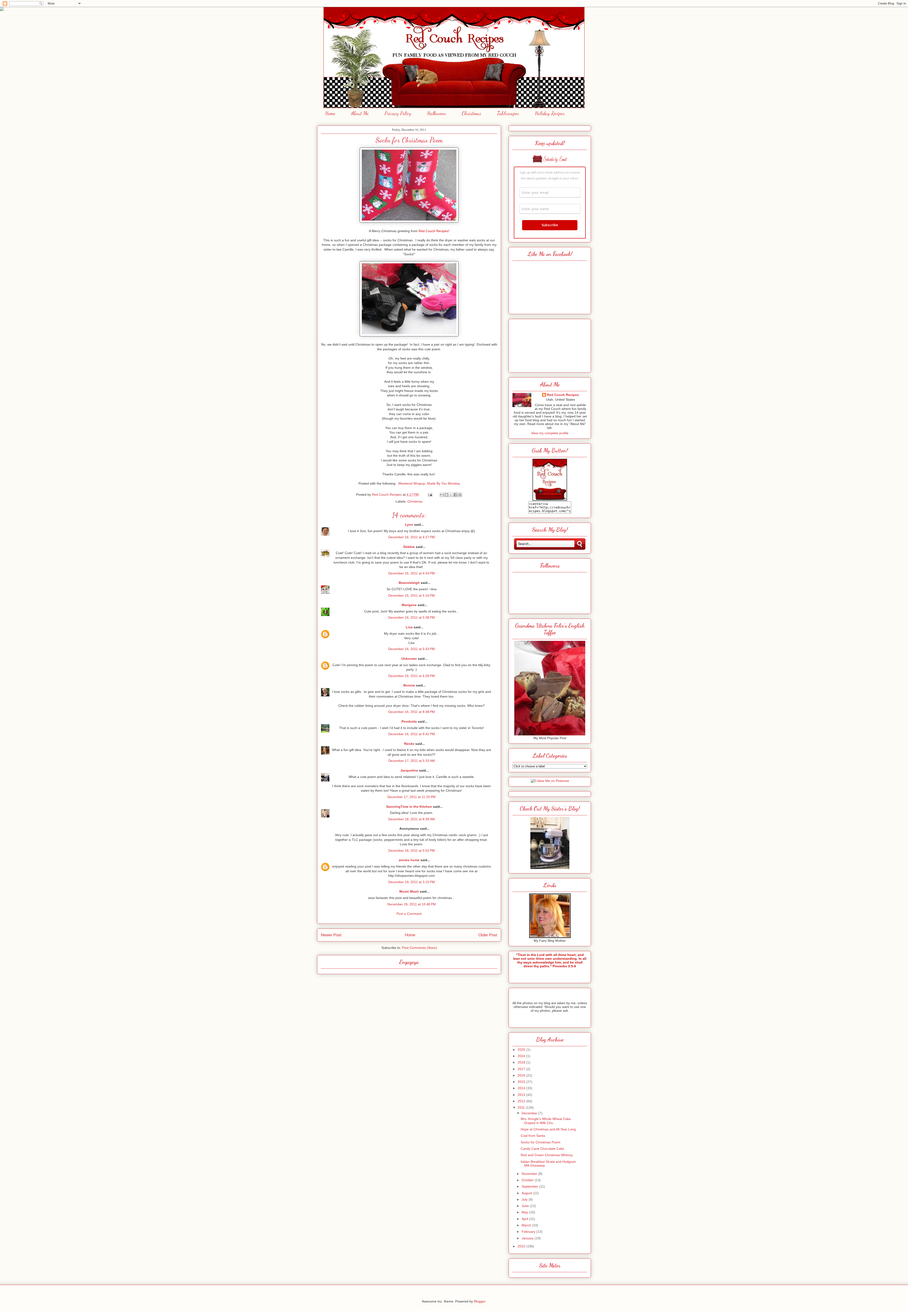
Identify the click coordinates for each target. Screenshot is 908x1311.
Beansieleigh (409, 583)
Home (330, 113)
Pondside (409, 721)
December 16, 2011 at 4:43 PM (411, 573)
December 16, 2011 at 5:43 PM (411, 649)
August (527, 1193)
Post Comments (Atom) (419, 948)
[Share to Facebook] (455, 494)
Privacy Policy (397, 113)
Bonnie (409, 685)
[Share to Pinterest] (460, 494)
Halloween (436, 113)
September (530, 1186)
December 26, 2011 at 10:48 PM (411, 904)
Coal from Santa (533, 1135)
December (530, 1113)
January (528, 1238)
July (525, 1199)
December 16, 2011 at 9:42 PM (411, 734)
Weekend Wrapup (411, 483)
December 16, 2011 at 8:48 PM (411, 712)
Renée (409, 744)
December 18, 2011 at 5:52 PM (411, 850)
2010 (522, 1246)
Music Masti (409, 891)
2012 (522, 1101)
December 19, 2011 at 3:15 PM (411, 882)
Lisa (409, 627)
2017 (522, 1069)
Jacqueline (409, 770)
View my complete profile (549, 433)
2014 (522, 1088)
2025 (522, 1049)
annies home (409, 860)
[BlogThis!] (446, 494)
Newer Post (331, 935)
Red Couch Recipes (563, 395)
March (527, 1225)
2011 (522, 1107)
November (530, 1174)
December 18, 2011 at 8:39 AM (411, 819)
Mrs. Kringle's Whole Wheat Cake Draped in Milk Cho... (546, 1121)
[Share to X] (451, 494)
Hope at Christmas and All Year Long (548, 1129)
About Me (360, 113)
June (526, 1206)
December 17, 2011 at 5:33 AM (411, 761)
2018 (522, 1062)
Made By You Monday (443, 483)
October (528, 1180)
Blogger (479, 1301)
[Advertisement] (549, 344)
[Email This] (442, 494)
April (525, 1219)
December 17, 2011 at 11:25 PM (411, 797)
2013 (522, 1095)
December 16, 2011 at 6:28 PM (411, 676)
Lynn (409, 524)
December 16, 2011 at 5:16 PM (411, 595)
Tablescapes (508, 113)
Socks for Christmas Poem (540, 1142)
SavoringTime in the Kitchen (409, 806)
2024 (522, 1056)
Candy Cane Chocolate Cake (542, 1148)
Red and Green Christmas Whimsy (547, 1155)
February (529, 1231)
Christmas (471, 113)
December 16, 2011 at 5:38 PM (411, 617)
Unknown (409, 658)
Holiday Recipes (550, 113)
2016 (522, 1075)
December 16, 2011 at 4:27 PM (411, 537)
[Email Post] (429, 494)
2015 (522, 1082)
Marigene (409, 605)
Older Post (487, 935)
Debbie (409, 547)
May (525, 1212)
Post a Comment (409, 914)
